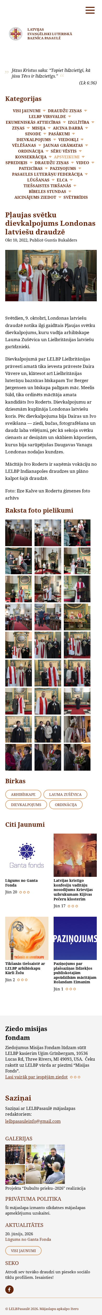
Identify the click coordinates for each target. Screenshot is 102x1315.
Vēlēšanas (24, 145)
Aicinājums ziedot (35, 197)
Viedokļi (68, 139)
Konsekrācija (31, 156)
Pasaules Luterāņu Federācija (47, 174)
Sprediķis (16, 162)
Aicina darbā (68, 128)
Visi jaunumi (27, 110)
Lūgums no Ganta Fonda (21, 883)
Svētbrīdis (76, 197)
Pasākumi (59, 133)
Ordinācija (30, 151)
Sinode (33, 133)
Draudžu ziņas (65, 110)
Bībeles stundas (47, 191)
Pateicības (31, 168)
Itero (75, 1308)
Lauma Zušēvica (65, 794)
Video (82, 162)
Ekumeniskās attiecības (33, 122)
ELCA (62, 180)
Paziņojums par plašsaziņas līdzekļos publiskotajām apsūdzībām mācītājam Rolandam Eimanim (75, 973)
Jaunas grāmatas (63, 145)
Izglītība (78, 122)
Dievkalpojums (33, 139)
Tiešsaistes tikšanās (47, 185)
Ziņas (18, 128)
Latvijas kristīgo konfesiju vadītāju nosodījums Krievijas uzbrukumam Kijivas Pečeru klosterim (73, 889)
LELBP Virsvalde (47, 116)
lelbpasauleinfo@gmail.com (33, 1121)
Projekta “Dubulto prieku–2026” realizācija (45, 1188)
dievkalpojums (26, 804)
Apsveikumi (67, 156)
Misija (39, 128)
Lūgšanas (38, 180)
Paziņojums (63, 168)
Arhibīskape (23, 794)
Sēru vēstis (64, 151)
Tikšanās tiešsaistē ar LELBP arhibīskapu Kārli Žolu (25, 968)
